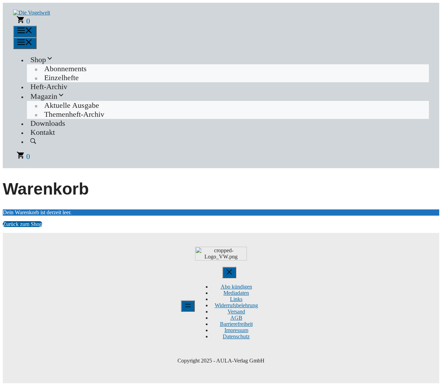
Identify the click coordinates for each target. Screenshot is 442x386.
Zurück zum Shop (22, 224)
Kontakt (42, 132)
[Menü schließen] (229, 272)
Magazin (43, 96)
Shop (38, 59)
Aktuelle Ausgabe (71, 105)
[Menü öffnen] (188, 306)
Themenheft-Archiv (74, 114)
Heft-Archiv (48, 86)
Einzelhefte (61, 77)
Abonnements (65, 68)
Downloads (47, 123)
